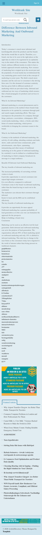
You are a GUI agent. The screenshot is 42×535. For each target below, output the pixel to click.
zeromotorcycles (8, 335)
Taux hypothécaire (11, 440)
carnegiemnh (6, 288)
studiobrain (6, 280)
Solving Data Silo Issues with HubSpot (19, 445)
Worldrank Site (21, 10)
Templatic (6, 531)
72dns (4, 301)
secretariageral (7, 345)
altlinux (4, 306)
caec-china (5, 311)
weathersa (5, 353)
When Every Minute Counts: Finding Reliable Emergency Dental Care (21, 428)
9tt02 (3, 330)
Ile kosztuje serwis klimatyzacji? (16, 472)
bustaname (5, 327)
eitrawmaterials (7, 256)
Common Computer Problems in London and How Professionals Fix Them (20, 415)
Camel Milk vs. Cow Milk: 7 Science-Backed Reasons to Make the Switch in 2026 (20, 422)
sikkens (4, 314)
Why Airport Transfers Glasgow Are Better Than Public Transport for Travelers (22, 408)
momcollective (7, 272)
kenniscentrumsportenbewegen (13, 285)
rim (3, 277)
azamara (5, 282)
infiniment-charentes (9, 319)
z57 (3, 267)
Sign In (36, 3)
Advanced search (24, 23)
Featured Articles (9, 402)
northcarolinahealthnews (10, 316)
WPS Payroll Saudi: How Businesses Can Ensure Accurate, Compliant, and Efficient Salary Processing (20, 486)
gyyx (3, 361)
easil (3, 351)
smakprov (5, 275)
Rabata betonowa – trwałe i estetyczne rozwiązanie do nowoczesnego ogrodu (19, 453)
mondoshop (6, 309)
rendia (4, 348)
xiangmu (5, 358)
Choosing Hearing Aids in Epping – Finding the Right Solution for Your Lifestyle (21, 467)
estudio (4, 264)
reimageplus (6, 269)
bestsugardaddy (7, 337)
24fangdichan (7, 298)
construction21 (7, 295)
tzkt (3, 332)
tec (3, 261)
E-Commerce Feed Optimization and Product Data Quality (22, 460)
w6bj (3, 340)
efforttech (5, 290)
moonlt (4, 356)
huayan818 (6, 303)
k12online (5, 293)
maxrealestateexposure (10, 322)
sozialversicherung (8, 343)
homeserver (6, 251)
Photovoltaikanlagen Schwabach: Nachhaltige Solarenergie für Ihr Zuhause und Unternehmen (22, 495)
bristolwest (5, 254)
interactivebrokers (8, 324)
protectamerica (7, 259)
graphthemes (6, 248)
